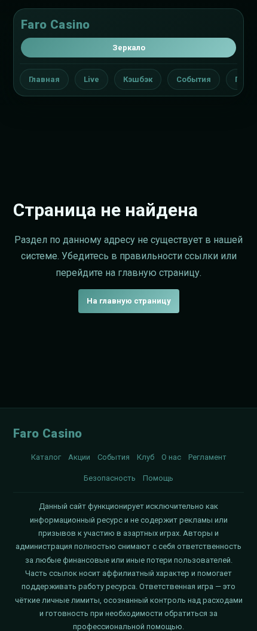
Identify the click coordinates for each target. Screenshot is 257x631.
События (193, 79)
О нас (171, 457)
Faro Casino (55, 24)
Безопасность (110, 478)
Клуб (145, 457)
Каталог (46, 457)
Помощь (158, 478)
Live (91, 79)
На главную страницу (129, 300)
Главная (44, 79)
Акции (79, 457)
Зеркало (128, 47)
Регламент (207, 457)
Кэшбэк (137, 79)
